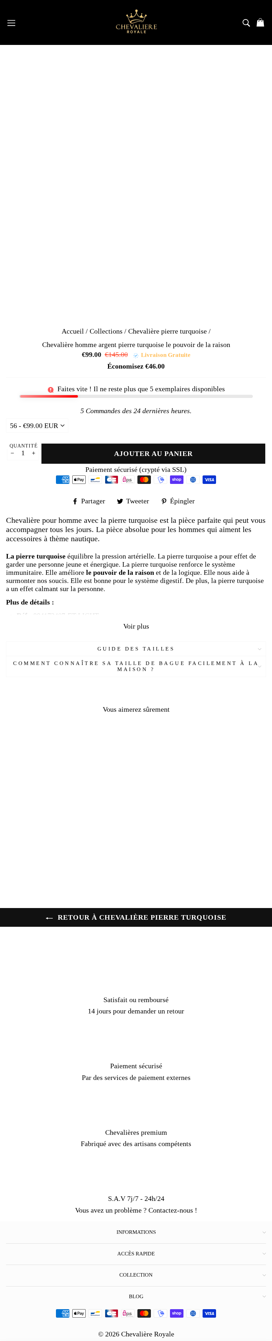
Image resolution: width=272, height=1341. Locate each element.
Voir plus (136, 626)
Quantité (24, 446)
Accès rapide (136, 1253)
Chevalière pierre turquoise (167, 331)
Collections (107, 331)
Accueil (73, 331)
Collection (136, 1275)
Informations (136, 1232)
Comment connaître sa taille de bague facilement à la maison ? (136, 666)
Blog (136, 1296)
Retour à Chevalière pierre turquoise (141, 917)
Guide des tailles (136, 649)
